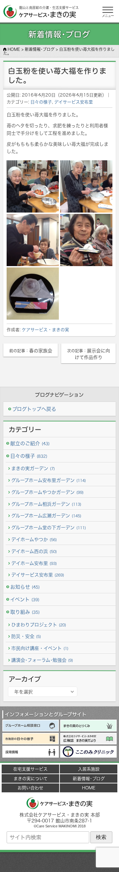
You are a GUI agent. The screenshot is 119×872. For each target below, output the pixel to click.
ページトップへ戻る (59, 862)
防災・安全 (26, 636)
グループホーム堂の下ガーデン (48, 527)
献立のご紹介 (30, 443)
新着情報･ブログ (89, 778)
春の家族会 (30, 350)
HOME (88, 787)
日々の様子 (41, 101)
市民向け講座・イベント (39, 648)
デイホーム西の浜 (34, 551)
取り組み (25, 612)
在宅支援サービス (30, 769)
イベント (24, 599)
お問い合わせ (30, 787)
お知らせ (25, 587)
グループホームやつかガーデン (47, 492)
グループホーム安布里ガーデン (48, 480)
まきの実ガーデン (33, 468)
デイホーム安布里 (34, 563)
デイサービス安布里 (73, 101)
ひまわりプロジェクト (38, 624)
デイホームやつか (34, 539)
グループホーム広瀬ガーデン (46, 515)
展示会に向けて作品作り (88, 354)
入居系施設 (88, 769)
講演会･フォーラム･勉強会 (42, 660)
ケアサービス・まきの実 (45, 329)
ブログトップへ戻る (34, 409)
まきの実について (31, 778)
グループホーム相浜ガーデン (46, 504)
